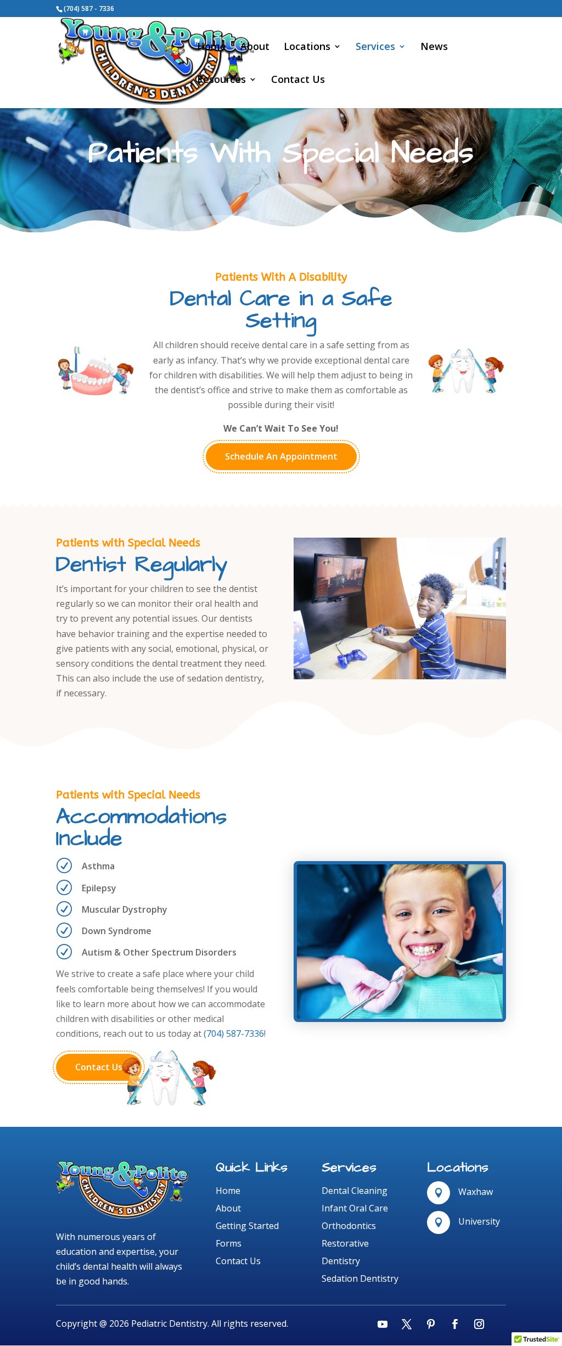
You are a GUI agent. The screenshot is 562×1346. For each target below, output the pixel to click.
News (434, 47)
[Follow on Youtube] (382, 1324)
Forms (228, 1243)
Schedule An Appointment (281, 456)
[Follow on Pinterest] (431, 1324)
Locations (307, 47)
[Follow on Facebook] (455, 1324)
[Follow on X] (407, 1324)
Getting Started (247, 1226)
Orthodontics (349, 1226)
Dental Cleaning (354, 1191)
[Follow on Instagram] (479, 1324)
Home (211, 47)
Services (375, 47)
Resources (221, 80)
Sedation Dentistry (360, 1278)
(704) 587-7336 (234, 1033)
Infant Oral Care (355, 1208)
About (254, 47)
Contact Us (298, 80)
